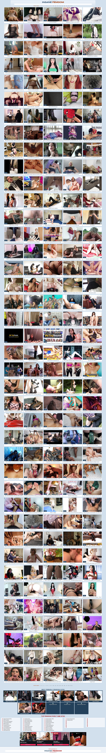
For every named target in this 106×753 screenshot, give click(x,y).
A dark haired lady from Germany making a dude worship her (92, 39)
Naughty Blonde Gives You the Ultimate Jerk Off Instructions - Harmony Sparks (53, 225)
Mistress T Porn (49, 727)
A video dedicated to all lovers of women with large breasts (33, 293)
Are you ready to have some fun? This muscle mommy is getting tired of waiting (72, 513)
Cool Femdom (27, 723)
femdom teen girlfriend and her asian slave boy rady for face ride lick (53, 293)
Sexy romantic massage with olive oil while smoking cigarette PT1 (33, 175)
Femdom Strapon (28, 728)
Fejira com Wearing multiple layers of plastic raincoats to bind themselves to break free (53, 141)
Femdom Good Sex (7, 725)
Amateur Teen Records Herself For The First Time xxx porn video (14, 614)
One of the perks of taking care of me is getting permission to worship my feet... (73, 259)
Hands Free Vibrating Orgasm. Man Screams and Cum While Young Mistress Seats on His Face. (33, 310)
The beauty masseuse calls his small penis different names (33, 344)
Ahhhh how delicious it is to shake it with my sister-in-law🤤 (73, 293)
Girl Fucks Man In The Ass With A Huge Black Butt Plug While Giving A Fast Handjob (13, 276)
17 (66, 5)
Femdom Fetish (49, 721)
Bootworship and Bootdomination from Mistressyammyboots (92, 310)
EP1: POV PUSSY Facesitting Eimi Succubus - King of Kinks (73, 141)
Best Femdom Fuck (28, 721)
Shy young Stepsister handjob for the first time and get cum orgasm (33, 665)
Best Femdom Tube (28, 730)
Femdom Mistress (28, 727)
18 (68, 5)
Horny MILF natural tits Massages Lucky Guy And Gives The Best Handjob (92, 496)
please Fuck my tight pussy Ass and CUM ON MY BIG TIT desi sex (72, 192)
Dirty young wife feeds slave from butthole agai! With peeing (73, 327)
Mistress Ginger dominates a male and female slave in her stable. (14, 547)
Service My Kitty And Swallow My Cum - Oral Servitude (14, 462)
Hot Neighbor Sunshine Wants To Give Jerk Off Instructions (92, 327)
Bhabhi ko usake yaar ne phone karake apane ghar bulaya (33, 225)
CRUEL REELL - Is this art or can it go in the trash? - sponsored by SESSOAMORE (92, 209)
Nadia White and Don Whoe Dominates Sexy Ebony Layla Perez (92, 141)
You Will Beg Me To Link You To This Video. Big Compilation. (53, 631)
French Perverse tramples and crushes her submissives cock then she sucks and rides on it (14, 175)
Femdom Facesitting (29, 726)
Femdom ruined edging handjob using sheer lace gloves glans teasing (72, 428)
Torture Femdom (6, 728)
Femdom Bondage (49, 726)
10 (53, 5)
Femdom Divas (49, 720)
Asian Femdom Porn (7, 722)
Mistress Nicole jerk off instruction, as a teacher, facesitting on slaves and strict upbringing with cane (92, 192)
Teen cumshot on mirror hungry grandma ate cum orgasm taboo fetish (13, 327)
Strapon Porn (48, 723)
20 (71, 5)
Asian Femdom (6, 726)
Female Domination (50, 725)
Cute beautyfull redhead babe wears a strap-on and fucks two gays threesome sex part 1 (53, 310)
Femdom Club (70, 720)
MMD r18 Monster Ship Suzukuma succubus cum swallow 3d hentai (33, 614)
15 (62, 5)
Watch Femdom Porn (7, 718)
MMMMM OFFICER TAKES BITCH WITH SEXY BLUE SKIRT (33, 648)
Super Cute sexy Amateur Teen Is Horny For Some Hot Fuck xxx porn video (92, 479)
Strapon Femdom (49, 728)
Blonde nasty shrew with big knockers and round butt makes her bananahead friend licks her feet (53, 378)
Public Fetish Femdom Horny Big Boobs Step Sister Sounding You (72, 344)
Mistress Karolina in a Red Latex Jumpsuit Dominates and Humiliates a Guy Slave (14, 648)
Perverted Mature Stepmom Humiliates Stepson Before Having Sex (72, 462)
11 (55, 5)
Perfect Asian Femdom (7, 721)
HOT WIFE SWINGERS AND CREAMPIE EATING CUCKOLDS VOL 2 (14, 496)
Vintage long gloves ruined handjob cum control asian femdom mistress (92, 513)
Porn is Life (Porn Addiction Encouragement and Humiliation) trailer (53, 73)
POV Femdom (6, 720)
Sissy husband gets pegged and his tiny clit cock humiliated (14, 310)
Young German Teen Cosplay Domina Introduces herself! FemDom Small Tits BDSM (92, 665)
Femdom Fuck (27, 718)
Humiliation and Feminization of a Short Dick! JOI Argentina (72, 90)
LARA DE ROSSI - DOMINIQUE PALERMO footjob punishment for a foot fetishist (73, 276)
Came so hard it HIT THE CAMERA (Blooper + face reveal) (73, 682)
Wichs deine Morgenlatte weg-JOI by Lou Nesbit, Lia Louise (53, 158)
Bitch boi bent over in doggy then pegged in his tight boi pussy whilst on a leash (13, 90)
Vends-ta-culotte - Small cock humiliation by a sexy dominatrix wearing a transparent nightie (13, 39)
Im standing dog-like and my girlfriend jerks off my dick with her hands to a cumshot (53, 192)
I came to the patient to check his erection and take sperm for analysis (13, 631)
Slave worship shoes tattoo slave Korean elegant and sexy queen (13, 242)
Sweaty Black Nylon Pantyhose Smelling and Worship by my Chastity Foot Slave (33, 259)
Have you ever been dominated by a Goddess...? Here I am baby (92, 598)
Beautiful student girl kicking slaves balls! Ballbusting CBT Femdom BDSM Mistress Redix (73, 242)
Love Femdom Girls (7, 727)
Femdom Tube (27, 722)
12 (57, 5)
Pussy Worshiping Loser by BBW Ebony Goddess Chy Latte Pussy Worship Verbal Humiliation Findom (72, 310)
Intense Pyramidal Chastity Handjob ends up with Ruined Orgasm (33, 411)
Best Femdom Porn (28, 720)
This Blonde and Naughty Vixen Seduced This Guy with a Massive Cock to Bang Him (92, 411)
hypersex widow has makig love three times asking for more (73, 411)
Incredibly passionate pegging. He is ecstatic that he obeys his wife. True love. (33, 547)
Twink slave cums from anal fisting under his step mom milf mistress (92, 276)
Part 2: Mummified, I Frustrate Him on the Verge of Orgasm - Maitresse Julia (92, 547)
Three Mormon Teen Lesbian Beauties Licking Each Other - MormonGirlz (92, 73)
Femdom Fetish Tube (50, 722)
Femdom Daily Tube (50, 718)
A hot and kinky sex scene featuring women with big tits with (13, 361)
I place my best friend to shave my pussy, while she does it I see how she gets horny (53, 327)
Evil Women (27, 725)
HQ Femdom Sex (6, 730)
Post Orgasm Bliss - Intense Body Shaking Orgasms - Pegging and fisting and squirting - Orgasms (33, 141)
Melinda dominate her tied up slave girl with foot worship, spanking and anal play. (53, 682)
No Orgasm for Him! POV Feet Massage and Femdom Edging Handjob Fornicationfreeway (33, 496)
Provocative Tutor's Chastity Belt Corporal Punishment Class (14, 564)
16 (64, 5)
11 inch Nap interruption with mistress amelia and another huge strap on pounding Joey (72, 631)
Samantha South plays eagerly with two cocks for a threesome (92, 107)
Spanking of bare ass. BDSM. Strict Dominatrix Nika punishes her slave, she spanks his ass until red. (14, 158)
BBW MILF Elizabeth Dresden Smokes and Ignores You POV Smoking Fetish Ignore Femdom (33, 682)
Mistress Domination (50, 730)
